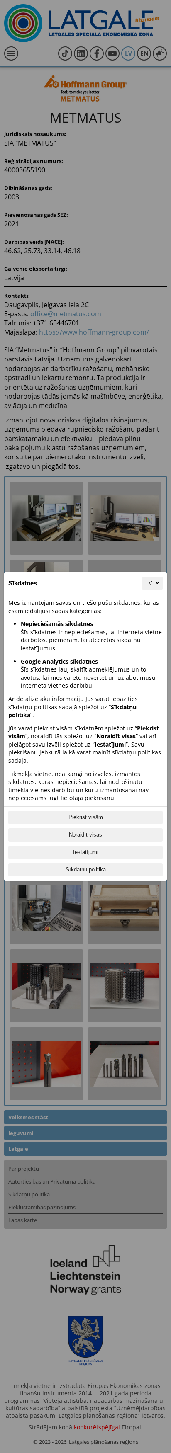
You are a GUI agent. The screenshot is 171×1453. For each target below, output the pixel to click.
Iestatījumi (85, 852)
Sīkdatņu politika (86, 869)
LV (149, 583)
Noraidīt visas (85, 835)
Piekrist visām (85, 817)
